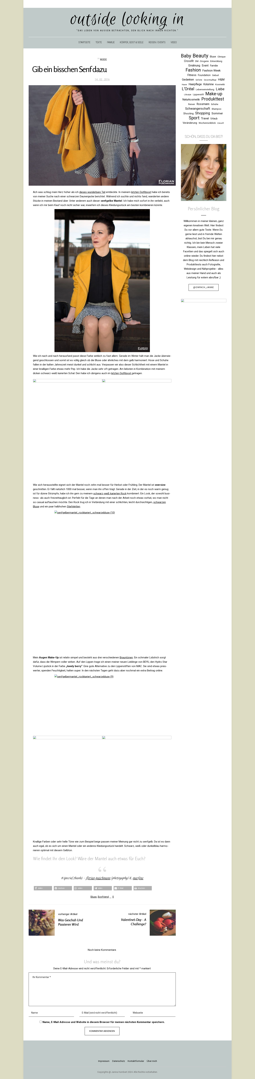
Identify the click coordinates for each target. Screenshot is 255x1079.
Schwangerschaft (197, 108)
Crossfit (189, 61)
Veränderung (190, 122)
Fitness (191, 75)
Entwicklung (216, 61)
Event (205, 65)
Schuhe (214, 104)
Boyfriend (103, 896)
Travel (205, 118)
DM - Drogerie (202, 61)
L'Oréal (188, 89)
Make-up (213, 94)
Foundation (204, 75)
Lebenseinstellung (205, 89)
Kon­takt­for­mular (136, 1061)
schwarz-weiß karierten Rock (109, 493)
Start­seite (84, 42)
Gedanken (188, 79)
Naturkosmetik (191, 99)
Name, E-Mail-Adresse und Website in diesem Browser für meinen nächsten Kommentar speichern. (103, 1022)
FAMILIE (111, 42)
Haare (184, 84)
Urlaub (214, 118)
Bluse (94, 896)
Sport (194, 118)
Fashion (193, 70)
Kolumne (208, 84)
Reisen (191, 104)
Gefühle (199, 80)
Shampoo (216, 109)
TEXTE (99, 42)
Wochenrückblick (207, 123)
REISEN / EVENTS (157, 42)
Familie (214, 65)
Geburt (215, 75)
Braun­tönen (126, 657)
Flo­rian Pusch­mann (98, 878)
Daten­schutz (118, 1061)
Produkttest (212, 99)
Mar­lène (138, 878)
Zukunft (220, 123)
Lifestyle (187, 95)
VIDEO (174, 42)
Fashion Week (211, 70)
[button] (43, 888)
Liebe (220, 89)
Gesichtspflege (210, 80)
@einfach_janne (203, 287)
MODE (103, 59)
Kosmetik (220, 84)
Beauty (200, 56)
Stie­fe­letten (73, 506)
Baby (186, 56)
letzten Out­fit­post (141, 192)
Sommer (217, 113)
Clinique (222, 56)
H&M (221, 79)
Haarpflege (195, 84)
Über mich (152, 1061)
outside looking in (128, 19)
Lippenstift (198, 94)
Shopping (202, 113)
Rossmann (203, 104)
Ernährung (194, 65)
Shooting (188, 113)
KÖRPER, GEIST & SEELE (131, 42)
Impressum (103, 1061)
